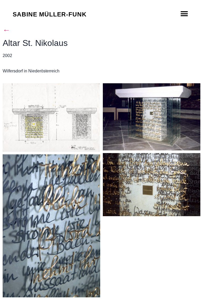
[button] (184, 14)
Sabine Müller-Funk (50, 14)
